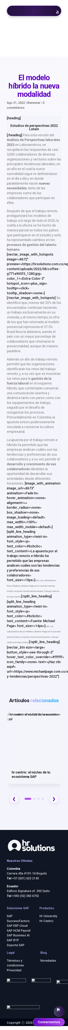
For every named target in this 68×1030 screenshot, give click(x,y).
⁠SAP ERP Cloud (17, 926)
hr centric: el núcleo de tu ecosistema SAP (31, 774)
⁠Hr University (48, 916)
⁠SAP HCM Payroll (18, 930)
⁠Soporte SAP (15, 945)
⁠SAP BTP (13, 940)
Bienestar (33, 103)
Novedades (48, 960)
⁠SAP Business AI (18, 935)
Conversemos (49, 1022)
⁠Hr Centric (46, 921)
